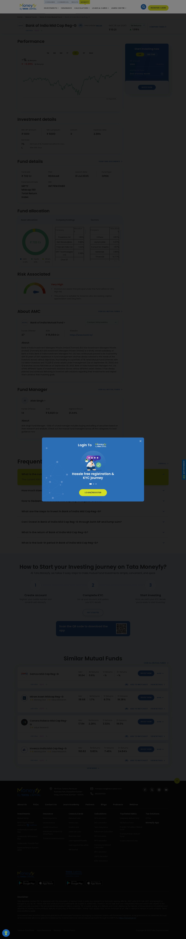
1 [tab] (90, 484)
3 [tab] (96, 484)
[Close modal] (140, 441)
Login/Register (93, 492)
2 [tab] (93, 484)
